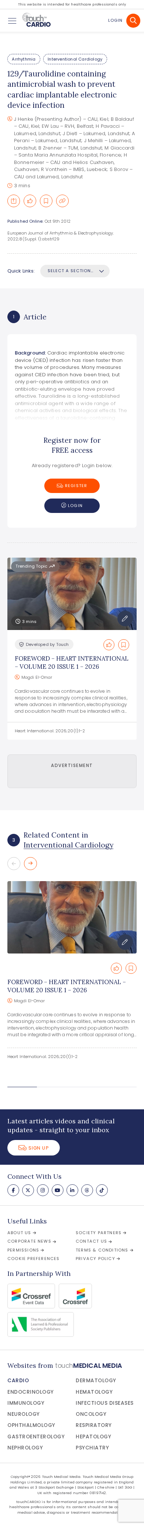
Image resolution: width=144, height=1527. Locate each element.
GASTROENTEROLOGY (36, 1436)
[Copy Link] (62, 201)
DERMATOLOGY (96, 1380)
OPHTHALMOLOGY (31, 1425)
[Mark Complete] (30, 201)
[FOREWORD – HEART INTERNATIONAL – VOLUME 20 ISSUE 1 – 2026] (72, 917)
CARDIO (18, 1380)
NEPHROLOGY (25, 1447)
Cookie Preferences (33, 1258)
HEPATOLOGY (93, 1436)
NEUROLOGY (23, 1414)
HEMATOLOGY (94, 1392)
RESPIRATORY (94, 1425)
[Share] (13, 201)
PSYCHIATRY (92, 1447)
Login (115, 20)
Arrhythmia (23, 59)
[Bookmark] (46, 201)
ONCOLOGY (91, 1414)
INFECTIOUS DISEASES (105, 1403)
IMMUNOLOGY (25, 1403)
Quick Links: (21, 270)
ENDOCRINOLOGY (30, 1392)
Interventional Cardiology (75, 59)
